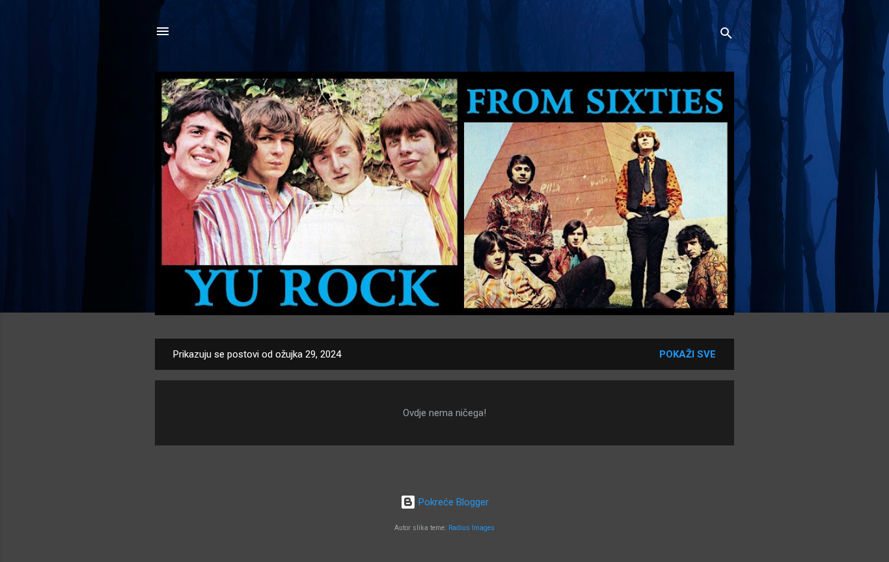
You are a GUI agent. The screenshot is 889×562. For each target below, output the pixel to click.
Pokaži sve (687, 354)
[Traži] (726, 35)
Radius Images (471, 528)
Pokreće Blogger (452, 502)
